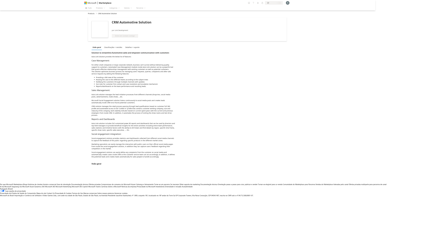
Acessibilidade (187, 186)
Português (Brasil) (6, 189)
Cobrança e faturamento (145, 184)
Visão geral (97, 47)
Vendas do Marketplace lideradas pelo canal (332, 184)
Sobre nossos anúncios (105, 193)
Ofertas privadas (95, 184)
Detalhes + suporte (132, 47)
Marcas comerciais (90, 193)
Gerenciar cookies (120, 193)
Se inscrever (174, 184)
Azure (32, 186)
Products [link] (91, 13)
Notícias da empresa (129, 186)
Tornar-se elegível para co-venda (270, 184)
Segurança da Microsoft (20, 186)
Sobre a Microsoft (114, 186)
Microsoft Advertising (63, 186)
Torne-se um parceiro (162, 184)
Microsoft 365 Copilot (80, 186)
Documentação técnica (79, 184)
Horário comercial (49, 184)
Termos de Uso (77, 193)
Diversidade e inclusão (173, 186)
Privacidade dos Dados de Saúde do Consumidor (18, 193)
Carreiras (104, 186)
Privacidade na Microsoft (146, 186)
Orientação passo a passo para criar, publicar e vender (238, 184)
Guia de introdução (64, 184)
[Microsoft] (90, 3)
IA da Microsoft (5, 186)
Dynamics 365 (39, 186)
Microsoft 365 (50, 186)
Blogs (25, 184)
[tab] (97, 47)
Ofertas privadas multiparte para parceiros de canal (368, 184)
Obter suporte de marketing (189, 184)
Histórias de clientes (35, 184)
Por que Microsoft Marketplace (11, 184)
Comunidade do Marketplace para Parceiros (299, 184)
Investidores (160, 186)
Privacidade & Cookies (63, 193)
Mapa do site (41, 193)
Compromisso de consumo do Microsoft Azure (118, 184)
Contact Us (50, 193)
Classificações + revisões (113, 47)
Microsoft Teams (94, 186)
